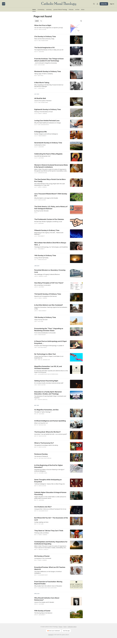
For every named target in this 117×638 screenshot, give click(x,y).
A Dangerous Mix (40, 132)
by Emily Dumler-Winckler (41, 211)
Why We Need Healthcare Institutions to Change (47, 123)
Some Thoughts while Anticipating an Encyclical (48, 481)
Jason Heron (41, 88)
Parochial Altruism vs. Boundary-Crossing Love (49, 271)
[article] (58, 29)
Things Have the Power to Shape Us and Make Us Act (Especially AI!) (48, 357)
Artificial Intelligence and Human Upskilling (50, 421)
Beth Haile (40, 75)
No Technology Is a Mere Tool (45, 354)
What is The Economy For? (44, 443)
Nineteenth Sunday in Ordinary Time (47, 71)
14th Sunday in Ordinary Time (45, 255)
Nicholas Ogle (42, 424)
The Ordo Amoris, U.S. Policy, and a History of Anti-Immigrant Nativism (50, 208)
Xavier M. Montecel (43, 399)
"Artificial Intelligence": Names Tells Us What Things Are (49, 484)
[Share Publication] (97, 3)
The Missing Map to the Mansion (43, 613)
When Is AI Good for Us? (41, 423)
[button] (34, 9)
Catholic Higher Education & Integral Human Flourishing (50, 493)
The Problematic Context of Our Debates (49, 219)
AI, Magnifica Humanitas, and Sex (46, 410)
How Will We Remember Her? (42, 156)
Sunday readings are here (41, 522)
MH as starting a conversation (42, 285)
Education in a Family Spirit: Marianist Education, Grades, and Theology (48, 393)
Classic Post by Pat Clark (41, 319)
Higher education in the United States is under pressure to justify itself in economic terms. (50, 497)
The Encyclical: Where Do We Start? (47, 432)
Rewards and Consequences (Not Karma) (45, 296)
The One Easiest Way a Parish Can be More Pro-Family (50, 180)
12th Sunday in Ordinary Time (45, 317)
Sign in (112, 4)
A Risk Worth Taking (41, 83)
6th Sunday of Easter (42, 556)
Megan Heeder (42, 334)
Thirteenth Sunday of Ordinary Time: (47, 294)
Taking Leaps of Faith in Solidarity (43, 73)
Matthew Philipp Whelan (45, 458)
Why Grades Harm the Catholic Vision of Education (48, 586)
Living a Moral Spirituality (41, 257)
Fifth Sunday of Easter (42, 611)
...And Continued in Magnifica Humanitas (45, 63)
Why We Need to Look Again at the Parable (46, 198)
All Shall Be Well (40, 98)
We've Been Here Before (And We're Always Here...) (50, 244)
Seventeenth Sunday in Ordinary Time (48, 143)
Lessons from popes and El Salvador (44, 602)
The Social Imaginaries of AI (44, 47)
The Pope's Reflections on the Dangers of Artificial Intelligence (48, 572)
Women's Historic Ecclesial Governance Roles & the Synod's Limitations (51, 166)
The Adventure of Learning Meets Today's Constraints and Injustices (50, 396)
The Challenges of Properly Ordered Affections (47, 274)
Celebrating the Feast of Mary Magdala (48, 154)
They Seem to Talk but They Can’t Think (48, 531)
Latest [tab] (37, 21)
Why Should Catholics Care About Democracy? (46, 599)
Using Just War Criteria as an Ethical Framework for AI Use (50, 509)
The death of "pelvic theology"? (42, 412)
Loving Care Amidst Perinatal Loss (46, 120)
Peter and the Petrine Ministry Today (44, 38)
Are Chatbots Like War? (43, 507)
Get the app (66, 630)
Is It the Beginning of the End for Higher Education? (48, 466)
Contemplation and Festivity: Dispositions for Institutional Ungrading (50, 543)
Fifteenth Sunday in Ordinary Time (46, 230)
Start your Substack (54, 630)
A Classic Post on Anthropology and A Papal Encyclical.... (50, 342)
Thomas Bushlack (42, 259)
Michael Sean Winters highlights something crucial (48, 221)
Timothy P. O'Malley (43, 549)
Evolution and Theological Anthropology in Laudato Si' (49, 345)
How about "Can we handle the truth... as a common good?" (50, 434)
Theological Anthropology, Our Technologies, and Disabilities (51, 247)
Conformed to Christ (39, 145)
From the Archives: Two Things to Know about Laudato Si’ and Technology (49, 60)
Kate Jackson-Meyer (43, 124)
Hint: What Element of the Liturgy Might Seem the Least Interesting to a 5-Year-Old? (49, 184)
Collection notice (72, 626)
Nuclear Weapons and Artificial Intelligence (46, 134)
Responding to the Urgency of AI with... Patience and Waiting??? (48, 233)
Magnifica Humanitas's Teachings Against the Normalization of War (50, 308)
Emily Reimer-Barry (43, 40)
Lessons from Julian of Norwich (42, 100)
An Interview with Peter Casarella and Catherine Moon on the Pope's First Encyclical (51, 371)
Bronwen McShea (42, 172)
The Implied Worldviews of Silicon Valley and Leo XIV (48, 50)
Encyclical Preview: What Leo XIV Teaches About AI (49, 568)
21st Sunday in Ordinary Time (45, 36)
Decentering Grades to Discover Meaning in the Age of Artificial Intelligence (49, 470)
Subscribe (104, 4)
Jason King (41, 51)
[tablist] (38, 20)
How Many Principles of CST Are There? (48, 283)
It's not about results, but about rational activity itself (48, 383)
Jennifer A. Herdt (43, 276)
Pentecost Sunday (41, 454)
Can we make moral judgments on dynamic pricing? (48, 27)
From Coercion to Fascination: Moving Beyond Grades (48, 583)
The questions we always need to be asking (46, 445)
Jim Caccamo (41, 64)
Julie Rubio (41, 158)
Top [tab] (41, 21)
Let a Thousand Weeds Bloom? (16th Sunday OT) (50, 195)
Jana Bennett (41, 236)
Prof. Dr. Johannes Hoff (44, 359)
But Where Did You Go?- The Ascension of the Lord (51, 519)
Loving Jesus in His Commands (42, 558)
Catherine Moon (54, 374)
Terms (65, 626)
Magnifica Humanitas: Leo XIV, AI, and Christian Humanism (48, 367)
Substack (50, 634)
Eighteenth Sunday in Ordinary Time (47, 109)
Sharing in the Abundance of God (43, 111)
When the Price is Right (42, 25)
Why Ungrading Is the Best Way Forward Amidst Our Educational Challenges (48, 85)
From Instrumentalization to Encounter (45, 333)
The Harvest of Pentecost (41, 456)
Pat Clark (40, 321)
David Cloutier (42, 29)
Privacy (60, 626)
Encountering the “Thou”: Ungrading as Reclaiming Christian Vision (48, 329)
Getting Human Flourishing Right (46, 381)
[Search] (94, 3)
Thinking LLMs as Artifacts (41, 533)
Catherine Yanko (43, 473)
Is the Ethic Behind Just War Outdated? (48, 305)
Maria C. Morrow (42, 113)
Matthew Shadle (42, 347)
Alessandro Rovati (42, 374)
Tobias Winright (42, 135)
